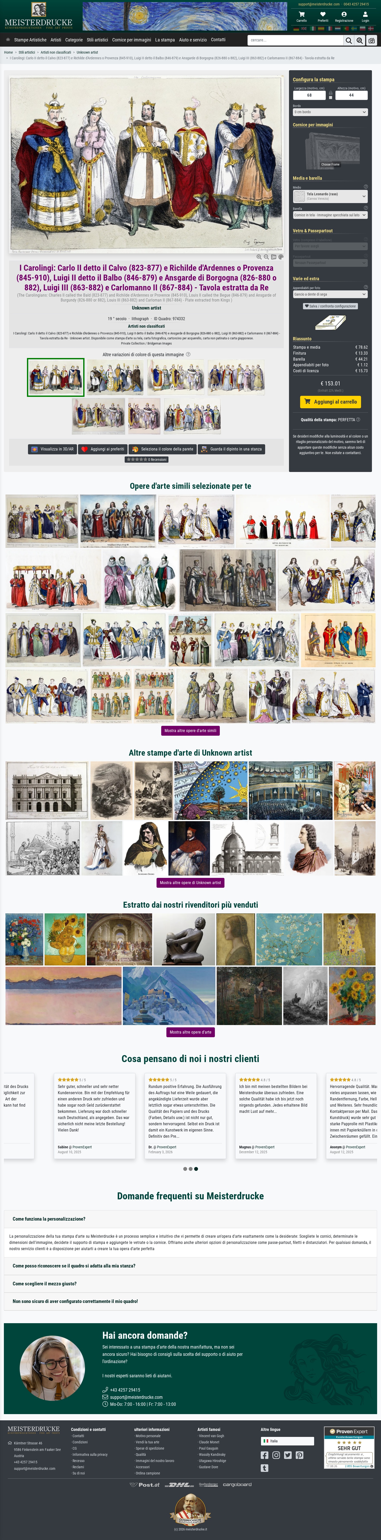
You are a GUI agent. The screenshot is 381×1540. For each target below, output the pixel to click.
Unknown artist (87, 52)
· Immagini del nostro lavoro (154, 1461)
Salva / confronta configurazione (332, 306)
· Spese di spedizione (149, 1448)
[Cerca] (348, 40)
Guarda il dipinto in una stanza (234, 449)
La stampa (165, 39)
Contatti (218, 39)
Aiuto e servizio (193, 39)
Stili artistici (97, 39)
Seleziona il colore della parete (165, 449)
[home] (8, 40)
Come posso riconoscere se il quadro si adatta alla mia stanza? (74, 1266)
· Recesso (77, 1461)
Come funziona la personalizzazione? (49, 1219)
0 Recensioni (156, 459)
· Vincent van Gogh (210, 1436)
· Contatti (77, 1436)
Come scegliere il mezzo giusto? (45, 1284)
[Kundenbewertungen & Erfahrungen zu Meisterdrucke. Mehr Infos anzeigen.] (349, 1447)
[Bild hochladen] (371, 40)
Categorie (74, 39)
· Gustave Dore (207, 1467)
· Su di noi (78, 1473)
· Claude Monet (208, 1442)
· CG (74, 1448)
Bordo (297, 106)
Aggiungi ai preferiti (106, 449)
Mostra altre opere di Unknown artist (190, 882)
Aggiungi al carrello (333, 402)
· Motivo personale (147, 1436)
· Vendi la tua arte (146, 1442)
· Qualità (140, 1454)
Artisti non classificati (56, 52)
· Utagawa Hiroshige (211, 1461)
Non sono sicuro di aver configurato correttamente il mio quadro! (75, 1301)
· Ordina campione (147, 1473)
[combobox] (330, 112)
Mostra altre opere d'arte (190, 1032)
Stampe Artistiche (30, 39)
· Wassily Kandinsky (211, 1454)
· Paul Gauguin (207, 1448)
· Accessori (142, 1467)
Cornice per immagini (131, 39)
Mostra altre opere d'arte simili (190, 730)
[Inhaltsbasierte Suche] (359, 40)
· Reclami (77, 1467)
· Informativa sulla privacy (89, 1454)
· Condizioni (79, 1442)
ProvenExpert (42, 1147)
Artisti (56, 39)
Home (8, 52)
